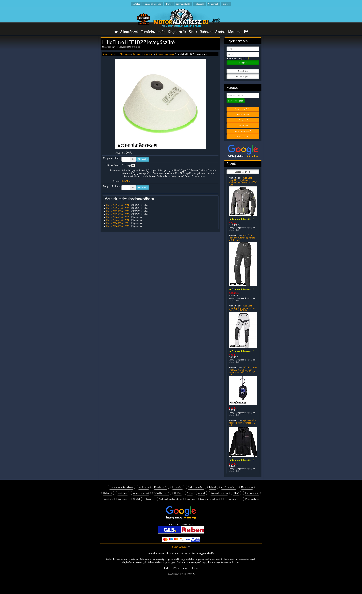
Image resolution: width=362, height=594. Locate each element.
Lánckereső (243, 120)
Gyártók (226, 4)
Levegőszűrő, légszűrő (143, 54)
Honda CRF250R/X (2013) (118, 214)
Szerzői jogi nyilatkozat (210, 499)
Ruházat (206, 32)
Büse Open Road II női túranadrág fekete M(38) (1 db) (242, 237)
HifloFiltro (125, 181)
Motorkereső (243, 115)
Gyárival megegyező (165, 54)
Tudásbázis (199, 4)
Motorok (235, 32)
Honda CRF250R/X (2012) (118, 211)
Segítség (191, 499)
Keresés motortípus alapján (121, 487)
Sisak (193, 32)
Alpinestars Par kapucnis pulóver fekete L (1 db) (242, 422)
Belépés (242, 63)
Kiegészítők (177, 32)
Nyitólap (136, 4)
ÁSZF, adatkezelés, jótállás (170, 499)
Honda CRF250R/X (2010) (118, 205)
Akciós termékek (228, 487)
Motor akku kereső (243, 131)
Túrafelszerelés (153, 32)
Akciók (220, 32)
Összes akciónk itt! (243, 172)
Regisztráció (243, 71)
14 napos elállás (251, 499)
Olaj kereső (243, 126)
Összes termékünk (243, 109)
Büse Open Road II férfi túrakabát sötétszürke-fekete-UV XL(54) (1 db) (243, 181)
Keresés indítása (235, 101)
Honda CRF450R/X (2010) (118, 220)
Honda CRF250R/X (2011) (118, 208)
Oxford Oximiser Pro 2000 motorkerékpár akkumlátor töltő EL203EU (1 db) (243, 371)
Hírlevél (168, 4)
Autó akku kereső (243, 137)
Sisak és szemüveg (196, 487)
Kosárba (143, 159)
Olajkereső (107, 493)
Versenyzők (213, 4)
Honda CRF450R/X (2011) (118, 223)
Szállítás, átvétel (183, 4)
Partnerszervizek (232, 499)
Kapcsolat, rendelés (152, 4)
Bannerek (150, 499)
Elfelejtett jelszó (243, 76)
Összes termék (110, 54)
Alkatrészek (129, 32)
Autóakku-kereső (161, 493)
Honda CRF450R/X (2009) (118, 217)
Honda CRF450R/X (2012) (118, 226)
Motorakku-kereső (141, 493)
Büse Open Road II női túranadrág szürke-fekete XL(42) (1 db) (242, 308)
